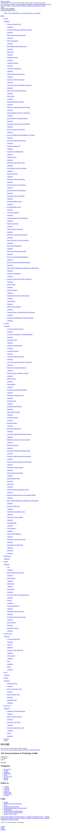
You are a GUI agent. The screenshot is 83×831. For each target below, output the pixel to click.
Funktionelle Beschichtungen (14, 406)
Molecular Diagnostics (13, 223)
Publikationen (7, 773)
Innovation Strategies (12, 417)
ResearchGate (7, 792)
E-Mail (2, 828)
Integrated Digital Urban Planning (15, 196)
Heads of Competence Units (14, 689)
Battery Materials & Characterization (16, 35)
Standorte (3, 829)
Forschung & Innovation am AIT (15, 728)
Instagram (6, 791)
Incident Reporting (12, 700)
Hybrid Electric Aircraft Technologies (16, 168)
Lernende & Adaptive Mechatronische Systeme (19, 434)
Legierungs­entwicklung (13, 212)
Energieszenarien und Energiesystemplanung (18, 124)
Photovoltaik (10, 484)
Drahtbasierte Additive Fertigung (15, 101)
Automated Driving (12, 340)
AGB (5, 805)
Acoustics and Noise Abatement (15, 329)
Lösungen (6, 772)
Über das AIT (7, 769)
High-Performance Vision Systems (16, 162)
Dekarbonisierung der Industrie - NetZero (17, 373)
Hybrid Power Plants (12, 174)
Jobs (8, 567)
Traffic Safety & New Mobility (15, 517)
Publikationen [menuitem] (7, 556)
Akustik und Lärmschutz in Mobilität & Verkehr (19, 29)
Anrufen (3, 826)
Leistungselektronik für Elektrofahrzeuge (17, 218)
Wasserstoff (10, 550)
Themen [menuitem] (6, 18)
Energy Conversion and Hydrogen (16, 129)
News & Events (8, 776)
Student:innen (10, 583)
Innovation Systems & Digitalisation (16, 190)
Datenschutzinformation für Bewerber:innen (15, 808)
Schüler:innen (10, 589)
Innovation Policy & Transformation (16, 185)
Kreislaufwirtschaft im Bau (14, 428)
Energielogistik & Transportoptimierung (17, 118)
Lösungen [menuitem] (6, 323)
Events (9, 667)
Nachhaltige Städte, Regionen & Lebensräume (19, 456)
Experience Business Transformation (16, 140)
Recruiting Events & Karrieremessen (16, 617)
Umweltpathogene (12, 523)
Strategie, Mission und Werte (14, 716)
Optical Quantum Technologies (15, 229)
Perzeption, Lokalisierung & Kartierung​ (17, 234)
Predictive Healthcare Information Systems (18, 489)
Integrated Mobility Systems (14, 201)
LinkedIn (6, 786)
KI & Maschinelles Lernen (14, 207)
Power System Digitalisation (14, 246)
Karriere (6, 778)
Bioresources (10, 52)
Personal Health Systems (13, 478)
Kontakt (6, 779)
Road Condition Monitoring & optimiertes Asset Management (23, 268)
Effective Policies (11, 378)
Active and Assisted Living (14, 24)
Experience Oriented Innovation (15, 395)
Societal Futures (11, 284)
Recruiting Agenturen (12, 628)
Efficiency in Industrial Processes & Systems (18, 107)
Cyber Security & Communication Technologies (19, 85)
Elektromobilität (11, 384)
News (8, 661)
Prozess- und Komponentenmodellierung (17, 257)
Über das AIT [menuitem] (7, 705)
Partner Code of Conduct (10, 814)
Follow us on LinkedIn (10, 13)
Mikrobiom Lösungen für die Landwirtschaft (18, 439)
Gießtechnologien (11, 157)
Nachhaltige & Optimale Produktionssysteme (18, 451)
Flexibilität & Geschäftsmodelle (15, 151)
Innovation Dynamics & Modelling (16, 179)
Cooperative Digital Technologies (15, 79)
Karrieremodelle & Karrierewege (15, 572)
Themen (6, 771)
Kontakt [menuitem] (6, 678)
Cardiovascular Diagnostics (14, 68)
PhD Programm (11, 578)
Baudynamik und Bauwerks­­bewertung (17, 46)
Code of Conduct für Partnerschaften (13, 812)
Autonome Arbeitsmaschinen (14, 345)
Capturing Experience (12, 63)
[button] (2, 7)
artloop (9, 733)
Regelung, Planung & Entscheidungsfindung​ (18, 262)
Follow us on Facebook (34, 13)
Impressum (3, 762)
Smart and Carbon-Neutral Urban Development (19, 279)
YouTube (6, 788)
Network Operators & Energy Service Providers (19, 462)
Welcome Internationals (13, 606)
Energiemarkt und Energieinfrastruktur (17, 390)
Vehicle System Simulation (14, 306)
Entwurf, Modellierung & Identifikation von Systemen (21, 135)
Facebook (6, 789)
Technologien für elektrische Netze (16, 511)
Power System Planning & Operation (16, 251)
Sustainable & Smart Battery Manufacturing (18, 295)
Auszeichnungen (11, 622)
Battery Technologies (12, 41)
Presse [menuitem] (5, 672)
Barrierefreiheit (8, 809)
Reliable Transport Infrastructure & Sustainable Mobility (21, 495)
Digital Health (10, 96)
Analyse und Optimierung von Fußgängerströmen (20, 334)
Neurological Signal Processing (15, 467)
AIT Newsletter (11, 655)
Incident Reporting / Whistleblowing (13, 811)
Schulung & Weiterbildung (14, 273)
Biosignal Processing (12, 57)
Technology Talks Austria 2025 (15, 650)
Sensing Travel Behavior (13, 506)
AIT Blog (9, 644)
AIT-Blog (6, 795)
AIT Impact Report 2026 (13, 639)
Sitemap (6, 802)
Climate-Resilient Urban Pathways (16, 74)
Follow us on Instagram (22, 13)
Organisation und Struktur (13, 722)
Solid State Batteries (12, 290)
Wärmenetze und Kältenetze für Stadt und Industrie (20, 318)
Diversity (9, 600)
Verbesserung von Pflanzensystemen (16, 539)
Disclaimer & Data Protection (11, 806)
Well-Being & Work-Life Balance (15, 611)
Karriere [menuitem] (6, 561)
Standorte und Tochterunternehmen (16, 711)
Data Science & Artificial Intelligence (16, 90)
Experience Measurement (13, 146)
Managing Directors (12, 683)
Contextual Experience (13, 351)
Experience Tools (11, 401)
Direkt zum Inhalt (5, 1)
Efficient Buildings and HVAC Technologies (18, 113)
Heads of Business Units (13, 694)
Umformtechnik (11, 301)
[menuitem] (43, 21)
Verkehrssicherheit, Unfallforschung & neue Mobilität (21, 312)
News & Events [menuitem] (8, 633)
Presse (5, 775)
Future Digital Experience (13, 412)
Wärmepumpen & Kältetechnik (15, 545)
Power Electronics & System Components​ (18, 240)
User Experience (11, 528)
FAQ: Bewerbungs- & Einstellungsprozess (18, 595)
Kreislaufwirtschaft (12, 423)
